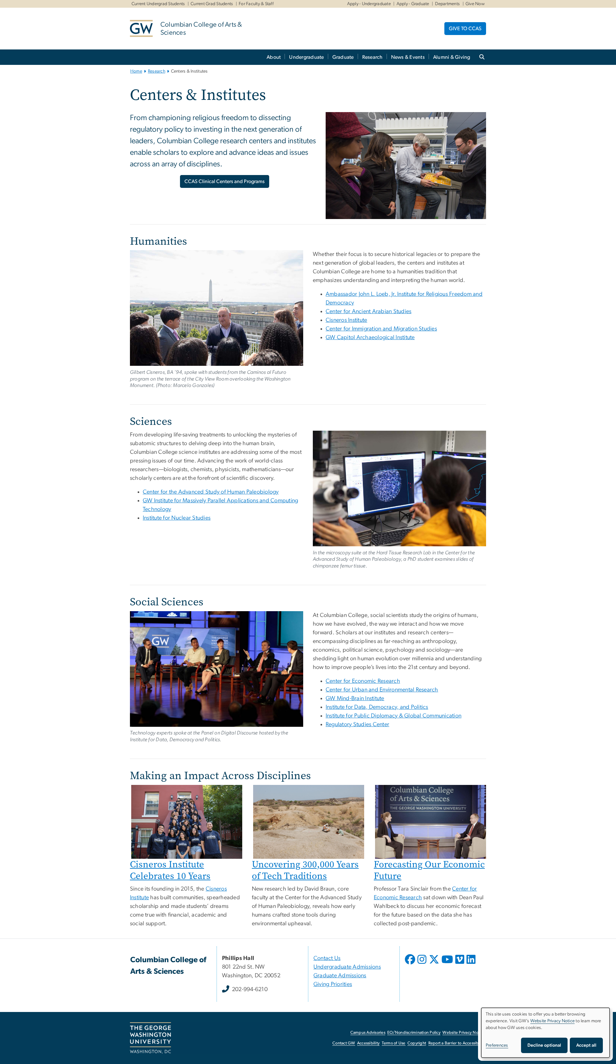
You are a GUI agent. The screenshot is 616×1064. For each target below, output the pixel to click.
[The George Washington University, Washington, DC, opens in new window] (150, 1038)
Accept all (586, 1045)
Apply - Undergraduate (369, 4)
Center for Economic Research (363, 681)
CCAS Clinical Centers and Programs (224, 181)
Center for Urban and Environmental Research (382, 690)
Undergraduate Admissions (347, 967)
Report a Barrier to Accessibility (456, 1043)
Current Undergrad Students (158, 4)
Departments (447, 4)
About (274, 57)
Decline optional (544, 1045)
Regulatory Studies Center (357, 724)
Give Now (475, 4)
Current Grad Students (212, 4)
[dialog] (545, 1033)
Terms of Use (394, 1043)
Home (136, 71)
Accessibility (368, 1043)
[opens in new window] (410, 964)
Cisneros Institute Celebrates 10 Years (170, 870)
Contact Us (327, 958)
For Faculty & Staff (256, 4)
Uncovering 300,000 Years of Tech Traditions (305, 870)
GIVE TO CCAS (465, 28)
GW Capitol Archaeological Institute (370, 337)
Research (372, 57)
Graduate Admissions (339, 976)
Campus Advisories (367, 1033)
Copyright (416, 1043)
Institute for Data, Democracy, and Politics (377, 707)
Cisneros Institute (346, 320)
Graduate (343, 57)
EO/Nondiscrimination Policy (414, 1033)
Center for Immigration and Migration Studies (381, 329)
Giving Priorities (332, 984)
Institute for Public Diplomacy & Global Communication (393, 716)
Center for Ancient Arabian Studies (369, 311)
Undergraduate (306, 57)
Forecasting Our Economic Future (429, 870)
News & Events (408, 57)
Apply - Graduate (413, 4)
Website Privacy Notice (463, 1033)
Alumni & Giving (451, 57)
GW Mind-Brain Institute (355, 698)
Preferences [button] (497, 1045)
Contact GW (343, 1043)
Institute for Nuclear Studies (176, 518)
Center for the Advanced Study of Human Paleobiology (211, 492)
